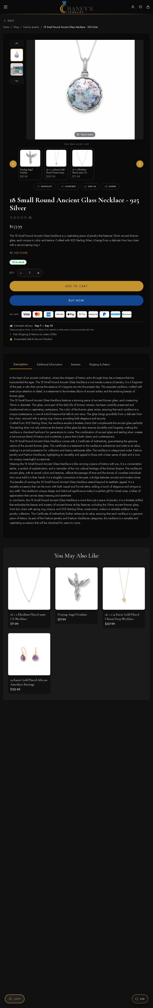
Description (21, 364)
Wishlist (46, 186)
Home (6, 27)
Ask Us (92, 186)
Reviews (75, 364)
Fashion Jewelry (31, 27)
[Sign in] (133, 7)
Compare (70, 186)
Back (11, 20)
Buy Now (76, 300)
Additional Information (49, 364)
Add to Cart (76, 286)
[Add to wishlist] (44, 582)
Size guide (21, 252)
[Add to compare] (44, 591)
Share (112, 186)
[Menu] (5, 7)
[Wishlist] (140, 7)
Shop (16, 27)
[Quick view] (44, 573)
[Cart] (148, 7)
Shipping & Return (99, 364)
